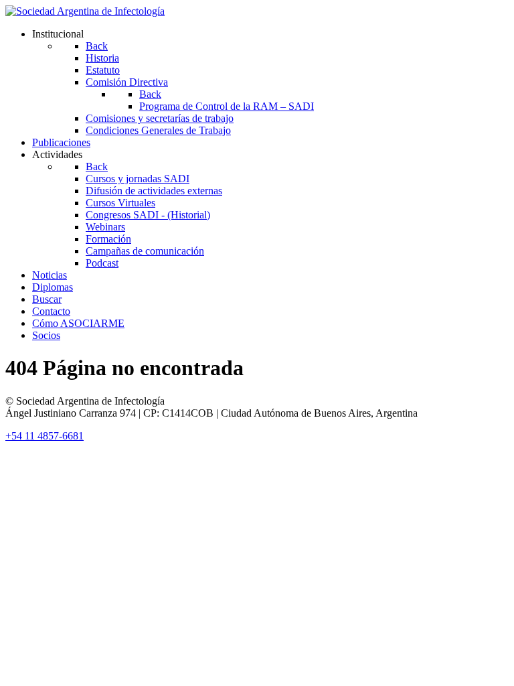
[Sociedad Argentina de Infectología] (85, 11)
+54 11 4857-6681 (44, 435)
